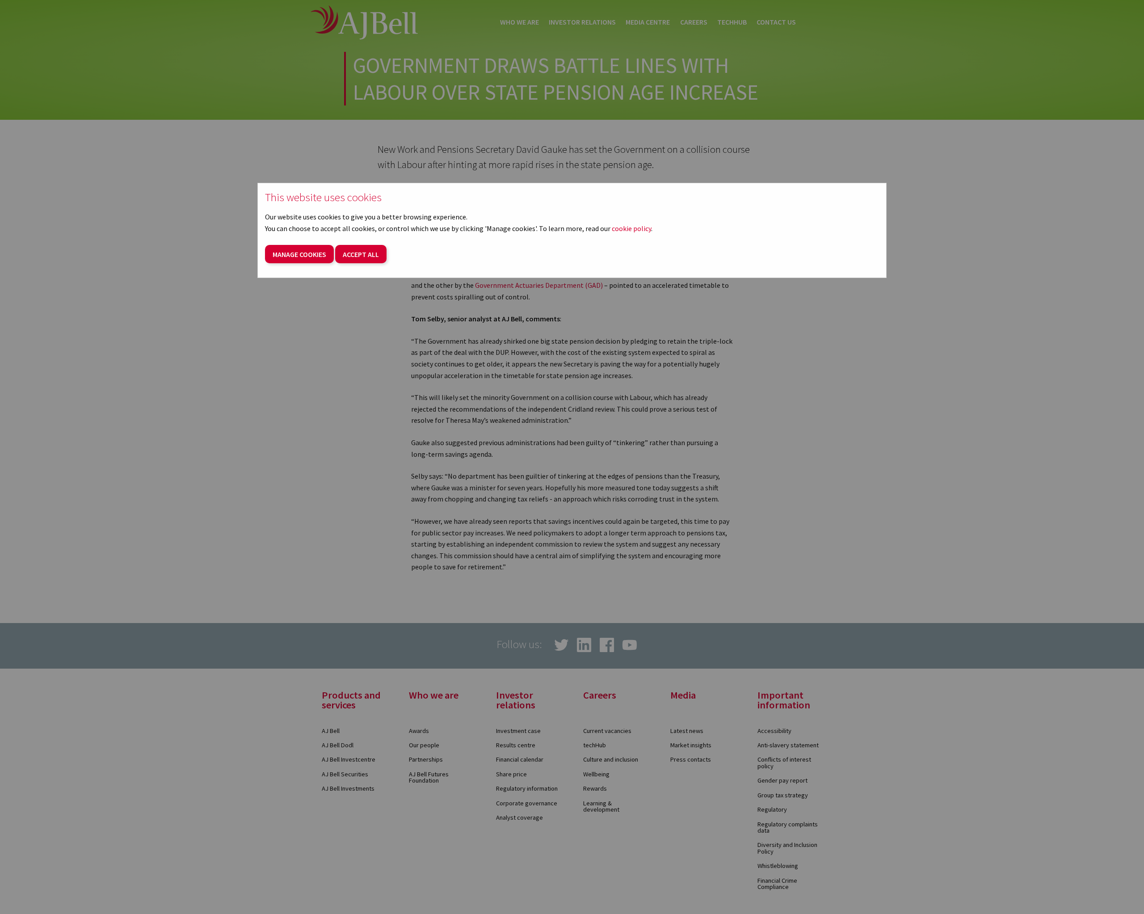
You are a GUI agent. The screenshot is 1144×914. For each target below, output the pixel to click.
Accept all (361, 254)
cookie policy (631, 228)
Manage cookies (299, 254)
